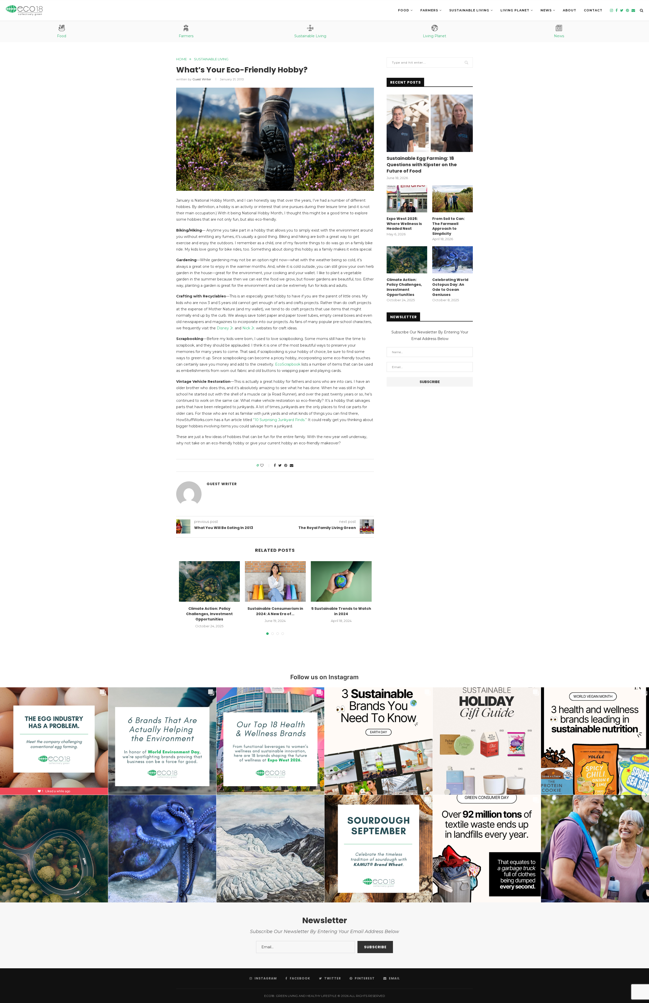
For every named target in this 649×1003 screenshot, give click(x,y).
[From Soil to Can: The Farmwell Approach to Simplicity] (452, 198)
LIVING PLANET (514, 10)
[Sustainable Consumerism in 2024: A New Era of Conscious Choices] (275, 581)
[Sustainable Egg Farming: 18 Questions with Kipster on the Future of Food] (430, 123)
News (546, 10)
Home (181, 59)
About (569, 10)
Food (403, 10)
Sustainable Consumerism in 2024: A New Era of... (275, 611)
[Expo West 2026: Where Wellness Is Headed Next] (407, 198)
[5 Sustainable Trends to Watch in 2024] (341, 581)
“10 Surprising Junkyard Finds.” (280, 420)
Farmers (429, 10)
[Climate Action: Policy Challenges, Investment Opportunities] (209, 581)
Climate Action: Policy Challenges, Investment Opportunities (209, 614)
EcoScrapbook (287, 364)
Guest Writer (201, 79)
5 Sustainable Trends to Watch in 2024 (341, 611)
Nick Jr (248, 328)
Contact (593, 10)
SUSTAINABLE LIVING (469, 10)
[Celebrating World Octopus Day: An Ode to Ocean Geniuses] (452, 259)
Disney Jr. (225, 328)
